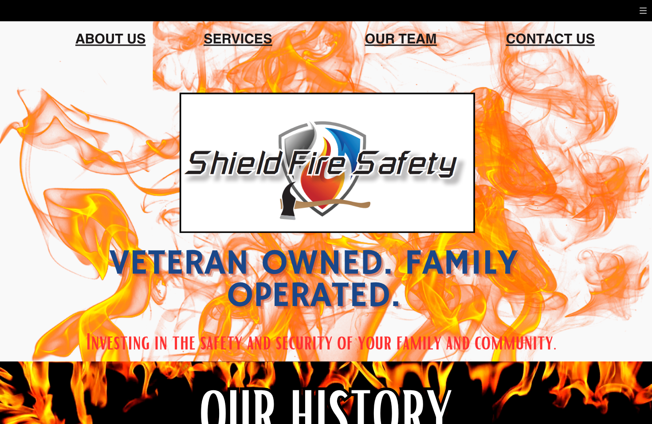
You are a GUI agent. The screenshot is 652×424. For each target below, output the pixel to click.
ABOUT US (110, 37)
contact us (550, 37)
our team (400, 37)
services (238, 37)
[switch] (643, 10)
